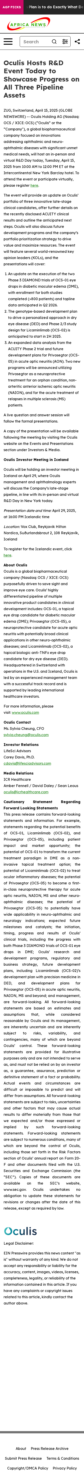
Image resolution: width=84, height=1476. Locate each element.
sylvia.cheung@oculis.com (26, 735)
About (21, 1448)
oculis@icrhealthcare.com (26, 792)
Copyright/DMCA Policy (27, 1468)
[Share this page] (77, 41)
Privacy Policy (65, 1468)
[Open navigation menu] (8, 41)
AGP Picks (12, 7)
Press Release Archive (50, 1448)
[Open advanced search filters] (65, 41)
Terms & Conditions (62, 1458)
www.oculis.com (25, 712)
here (7, 555)
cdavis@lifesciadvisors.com (27, 763)
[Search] (54, 41)
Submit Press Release (23, 1458)
